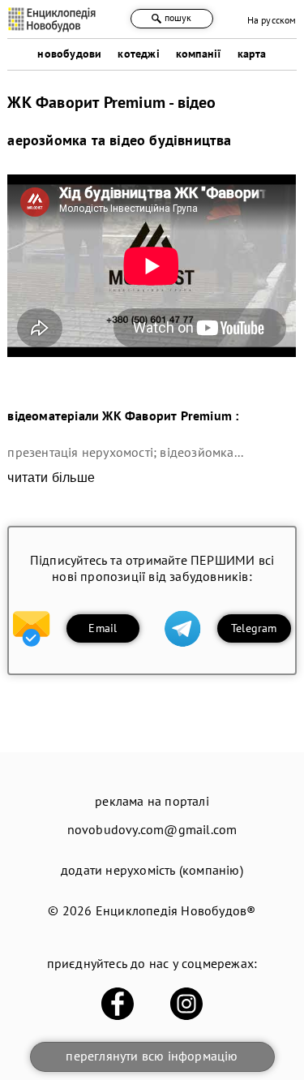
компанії (198, 53)
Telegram (254, 628)
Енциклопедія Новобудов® (176, 910)
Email (102, 628)
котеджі (138, 53)
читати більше (51, 477)
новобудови (69, 53)
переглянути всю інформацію (152, 1056)
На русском (272, 20)
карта (252, 53)
